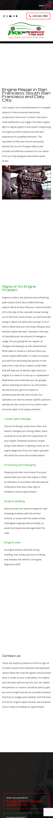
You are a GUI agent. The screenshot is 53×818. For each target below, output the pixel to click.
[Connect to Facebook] (4, 16)
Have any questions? (24, 801)
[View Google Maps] (16, 16)
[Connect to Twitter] (7, 16)
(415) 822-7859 (40, 16)
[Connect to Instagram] (13, 16)
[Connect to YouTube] (10, 16)
